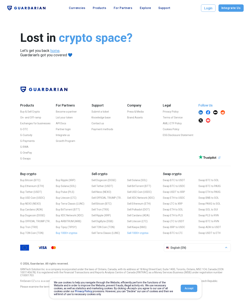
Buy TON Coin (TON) (32, 233)
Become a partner (66, 111)
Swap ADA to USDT (209, 227)
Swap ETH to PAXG (209, 191)
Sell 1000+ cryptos (137, 233)
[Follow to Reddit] (222, 112)
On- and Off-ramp (30, 117)
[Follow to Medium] (215, 112)
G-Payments (27, 140)
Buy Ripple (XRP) (65, 180)
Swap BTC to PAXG (209, 186)
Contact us (98, 123)
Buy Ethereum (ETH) (32, 186)
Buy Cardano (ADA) (31, 209)
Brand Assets (135, 117)
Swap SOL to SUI (208, 209)
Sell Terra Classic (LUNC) (106, 233)
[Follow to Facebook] (208, 112)
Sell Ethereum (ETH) (139, 203)
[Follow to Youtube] (208, 120)
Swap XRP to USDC (174, 227)
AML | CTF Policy (172, 123)
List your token (64, 117)
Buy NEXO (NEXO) (30, 203)
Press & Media (135, 111)
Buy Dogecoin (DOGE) (32, 215)
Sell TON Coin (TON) (103, 227)
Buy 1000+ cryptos (66, 233)
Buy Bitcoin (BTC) (30, 180)
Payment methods (102, 129)
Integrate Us (231, 8)
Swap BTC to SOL (208, 180)
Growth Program (65, 140)
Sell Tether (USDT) (102, 186)
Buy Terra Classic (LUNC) (70, 203)
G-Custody (26, 135)
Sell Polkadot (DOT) (138, 209)
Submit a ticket (100, 111)
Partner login (63, 129)
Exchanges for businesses (35, 123)
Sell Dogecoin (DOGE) (104, 180)
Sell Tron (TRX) (100, 209)
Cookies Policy (171, 129)
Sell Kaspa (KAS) (136, 227)
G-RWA (24, 146)
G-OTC (24, 129)
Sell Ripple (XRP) (101, 215)
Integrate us (63, 135)
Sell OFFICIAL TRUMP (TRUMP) (107, 197)
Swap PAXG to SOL (209, 203)
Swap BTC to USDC (174, 186)
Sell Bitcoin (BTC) (102, 203)
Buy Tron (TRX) (29, 227)
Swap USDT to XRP (174, 191)
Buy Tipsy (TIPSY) (66, 227)
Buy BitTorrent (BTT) (68, 209)
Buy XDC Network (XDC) (69, 215)
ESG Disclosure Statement (178, 135)
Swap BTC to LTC (173, 233)
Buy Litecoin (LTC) (66, 197)
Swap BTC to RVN (208, 221)
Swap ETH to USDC (174, 197)
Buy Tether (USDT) (31, 191)
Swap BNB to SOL (208, 197)
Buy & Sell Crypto (30, 111)
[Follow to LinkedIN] (200, 112)
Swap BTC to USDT (174, 180)
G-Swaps (25, 158)
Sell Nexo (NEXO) (101, 191)
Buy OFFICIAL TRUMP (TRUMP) (35, 221)
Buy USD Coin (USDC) (32, 197)
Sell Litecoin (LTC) (137, 221)
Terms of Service (173, 117)
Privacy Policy (171, 111)
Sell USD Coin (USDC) (139, 191)
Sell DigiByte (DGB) (102, 221)
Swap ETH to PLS (173, 215)
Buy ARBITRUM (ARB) (68, 221)
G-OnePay (26, 152)
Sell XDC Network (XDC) (141, 197)
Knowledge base (101, 117)
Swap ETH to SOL (173, 209)
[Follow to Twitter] (200, 120)
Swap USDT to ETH (209, 233)
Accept (189, 288)
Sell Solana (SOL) (137, 180)
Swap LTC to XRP (173, 203)
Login (208, 8)
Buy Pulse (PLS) (65, 191)
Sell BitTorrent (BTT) (139, 186)
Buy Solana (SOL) (66, 186)
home (55, 50)
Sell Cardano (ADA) (138, 215)
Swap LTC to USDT (173, 221)
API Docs (61, 123)
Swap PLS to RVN (208, 215)
